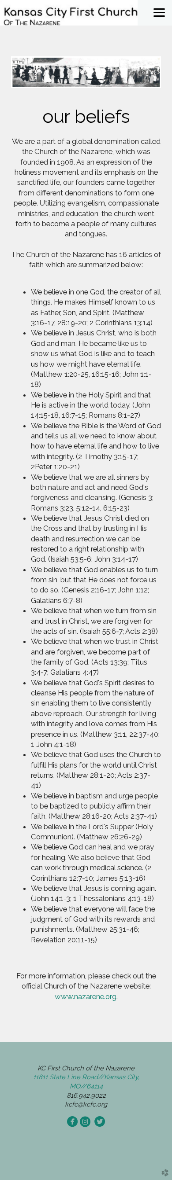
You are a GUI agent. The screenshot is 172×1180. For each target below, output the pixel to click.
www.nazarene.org (85, 996)
